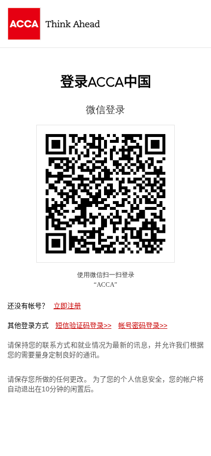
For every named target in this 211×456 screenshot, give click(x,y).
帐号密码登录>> (142, 325)
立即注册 (67, 306)
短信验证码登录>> (83, 325)
